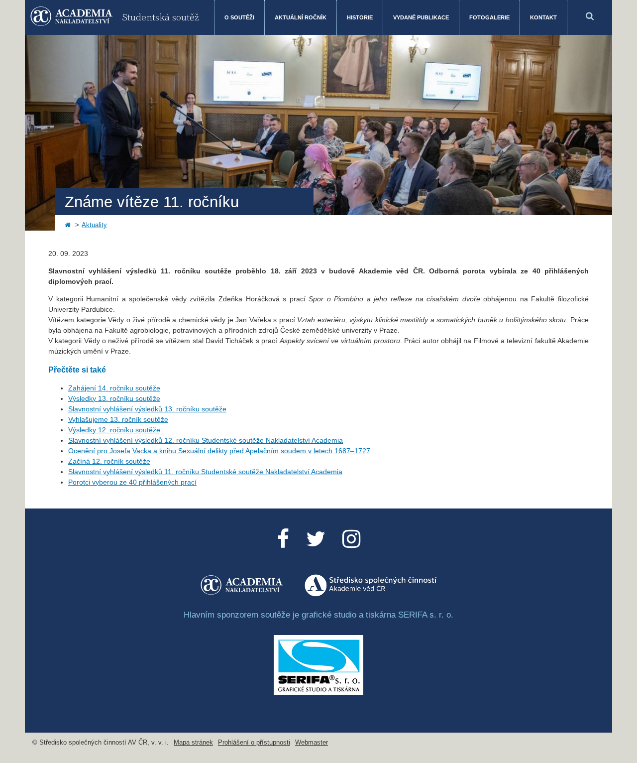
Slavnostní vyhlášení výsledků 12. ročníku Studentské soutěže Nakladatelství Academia (205, 440)
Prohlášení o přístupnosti (254, 742)
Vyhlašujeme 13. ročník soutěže (118, 419)
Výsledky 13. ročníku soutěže (114, 398)
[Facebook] (283, 539)
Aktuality (94, 225)
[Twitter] (315, 539)
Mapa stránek (193, 742)
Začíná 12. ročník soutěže (109, 461)
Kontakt (543, 17)
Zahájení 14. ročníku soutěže (114, 388)
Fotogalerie (489, 17)
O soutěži (239, 17)
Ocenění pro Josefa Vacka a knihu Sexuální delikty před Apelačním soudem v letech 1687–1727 (219, 451)
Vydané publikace (421, 17)
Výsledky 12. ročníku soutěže (114, 430)
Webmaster (311, 742)
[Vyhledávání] (589, 17)
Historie (360, 17)
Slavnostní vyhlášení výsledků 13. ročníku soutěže (147, 409)
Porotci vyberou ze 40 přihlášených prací (132, 482)
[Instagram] (351, 539)
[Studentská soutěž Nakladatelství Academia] (242, 594)
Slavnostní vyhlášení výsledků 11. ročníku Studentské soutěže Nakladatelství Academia (205, 472)
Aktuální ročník (300, 17)
